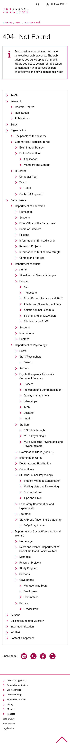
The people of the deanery (30, 136)
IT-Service (20, 171)
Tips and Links (32, 498)
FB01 (18, 22)
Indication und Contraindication (43, 389)
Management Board (36, 585)
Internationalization (22, 626)
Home (23, 269)
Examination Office (30, 457)
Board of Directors (30, 229)
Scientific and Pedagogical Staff (43, 298)
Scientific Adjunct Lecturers (40, 315)
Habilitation (22, 112)
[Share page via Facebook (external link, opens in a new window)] (43, 658)
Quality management (36, 395)
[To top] (61, 740)
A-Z (26, 287)
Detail (27, 188)
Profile (14, 95)
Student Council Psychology (36, 475)
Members (25, 556)
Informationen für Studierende (37, 240)
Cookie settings (14, 694)
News (22, 350)
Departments (18, 200)
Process (28, 384)
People (23, 281)
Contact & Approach (31, 194)
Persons (24, 234)
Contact (24, 339)
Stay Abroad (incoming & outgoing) (40, 519)
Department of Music (27, 264)
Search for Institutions (17, 685)
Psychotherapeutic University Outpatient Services (36, 376)
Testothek (25, 514)
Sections (24, 217)
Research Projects (30, 246)
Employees (30, 591)
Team (22, 182)
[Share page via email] (24, 658)
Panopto (11, 714)
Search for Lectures (16, 699)
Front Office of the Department (37, 223)
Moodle (10, 709)
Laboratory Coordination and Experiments (36, 506)
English (60, 4)
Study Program (28, 568)
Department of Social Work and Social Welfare (38, 533)
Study (14, 124)
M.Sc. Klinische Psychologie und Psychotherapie (43, 444)
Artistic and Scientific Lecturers (42, 304)
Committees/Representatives (32, 141)
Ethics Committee (29, 153)
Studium (24, 424)
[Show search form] (37, 4)
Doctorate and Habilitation (35, 463)
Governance (26, 579)
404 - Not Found (32, 22)
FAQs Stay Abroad (35, 525)
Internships (30, 401)
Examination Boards (31, 147)
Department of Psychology (31, 345)
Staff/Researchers (30, 356)
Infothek (15, 632)
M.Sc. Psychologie (35, 436)
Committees (26, 469)
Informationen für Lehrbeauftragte (39, 252)
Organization (18, 130)
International (26, 333)
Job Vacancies (14, 690)
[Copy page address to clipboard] (52, 658)
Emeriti (28, 362)
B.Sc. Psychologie (34, 430)
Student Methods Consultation (42, 480)
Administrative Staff (36, 321)
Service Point (31, 609)
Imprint (28, 418)
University (7, 22)
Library (10, 704)
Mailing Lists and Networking (41, 486)
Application (30, 159)
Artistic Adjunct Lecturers (39, 310)
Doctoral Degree (24, 107)
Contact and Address (31, 257)
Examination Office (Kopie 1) (36, 452)
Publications (22, 118)
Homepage (25, 211)
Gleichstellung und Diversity (27, 620)
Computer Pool (28, 176)
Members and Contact (37, 164)
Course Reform (33, 492)
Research (16, 101)
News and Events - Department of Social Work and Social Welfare (39, 549)
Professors (30, 292)
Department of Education (30, 206)
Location (29, 412)
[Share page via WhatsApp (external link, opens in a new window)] (33, 658)
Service (23, 603)
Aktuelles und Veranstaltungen (37, 275)
